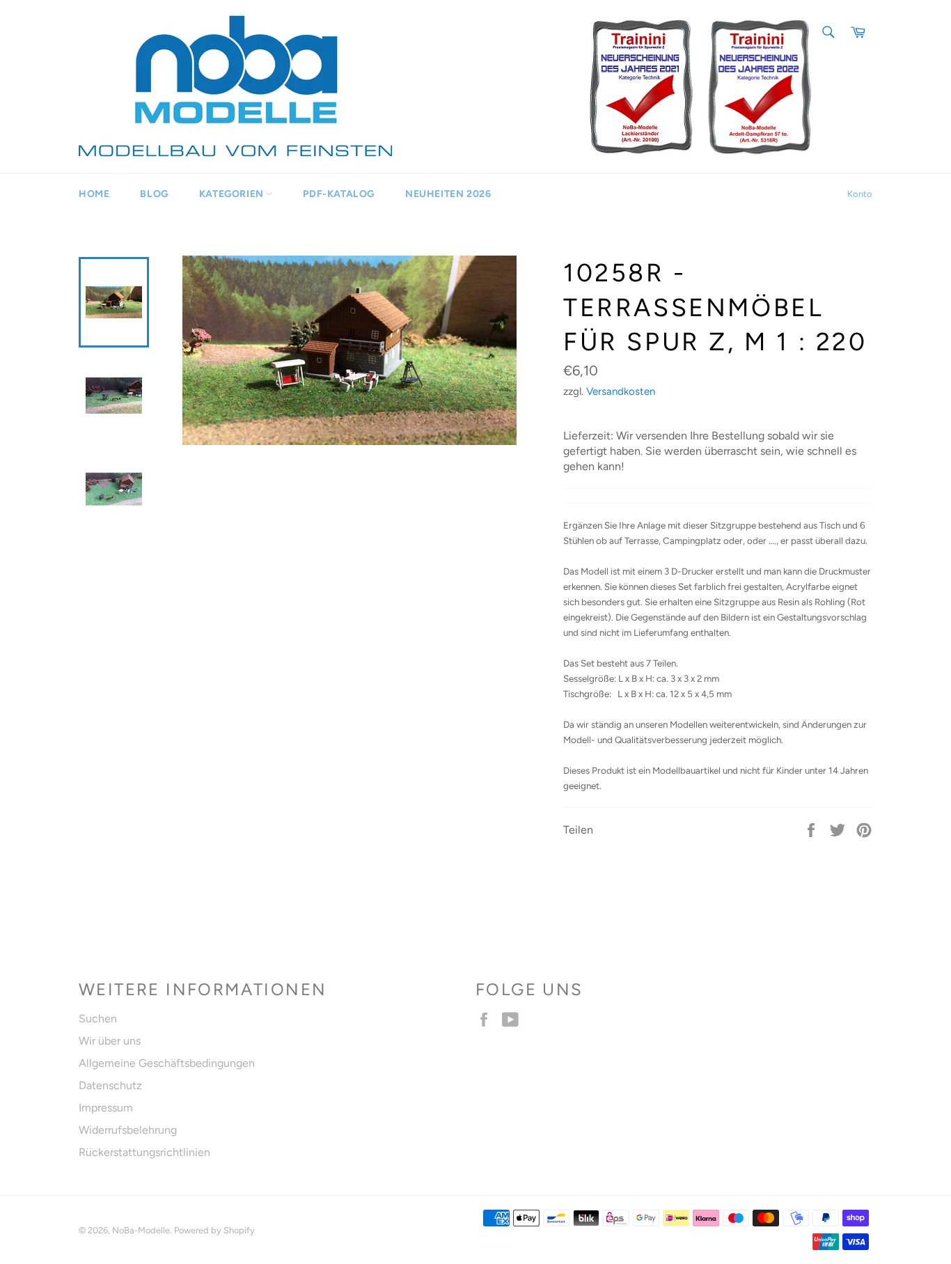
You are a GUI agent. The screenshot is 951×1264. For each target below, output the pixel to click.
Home (94, 194)
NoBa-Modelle (141, 1230)
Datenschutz (110, 1085)
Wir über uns (110, 1040)
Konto (859, 194)
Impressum (106, 1107)
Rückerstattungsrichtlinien (144, 1152)
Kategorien (233, 194)
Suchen (98, 1018)
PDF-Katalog (339, 194)
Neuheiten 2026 (448, 194)
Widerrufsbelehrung (128, 1130)
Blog (154, 194)
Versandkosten (620, 391)
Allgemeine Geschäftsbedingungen (167, 1063)
